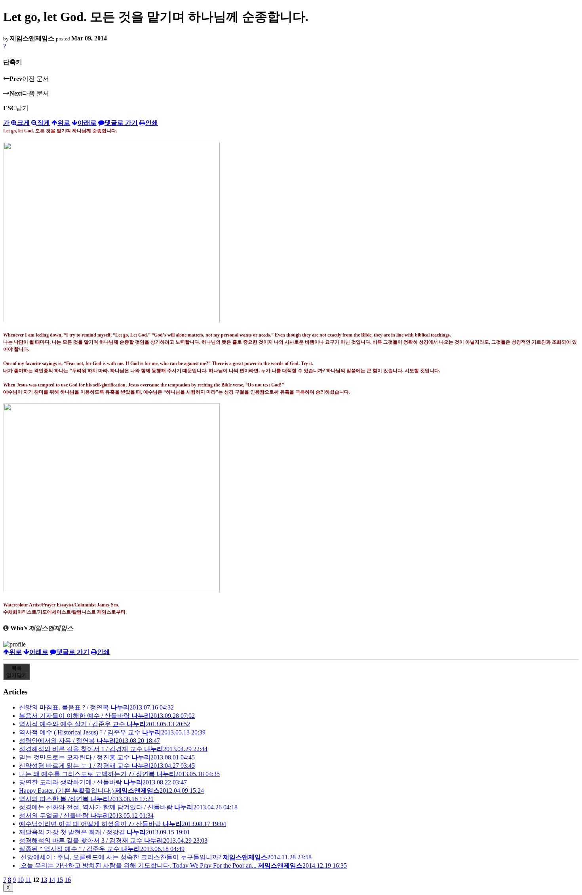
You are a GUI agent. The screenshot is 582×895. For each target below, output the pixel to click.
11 (28, 879)
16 (68, 879)
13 (44, 879)
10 (20, 879)
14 (52, 879)
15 (60, 879)
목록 (16, 671)
